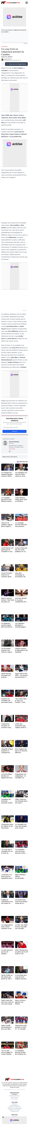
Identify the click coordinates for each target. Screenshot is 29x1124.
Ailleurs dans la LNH (14, 1096)
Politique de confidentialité (14, 1108)
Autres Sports (14, 1099)
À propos (14, 1103)
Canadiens (14, 1094)
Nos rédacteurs (14, 1105)
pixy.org (26, 43)
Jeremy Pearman (8, 59)
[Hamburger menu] (26, 3)
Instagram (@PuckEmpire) (11, 456)
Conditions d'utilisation (14, 1106)
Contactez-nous (15, 1111)
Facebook (14, 1116)
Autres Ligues (14, 1097)
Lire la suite (12, 449)
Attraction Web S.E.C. (11, 1089)
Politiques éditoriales (14, 1110)
